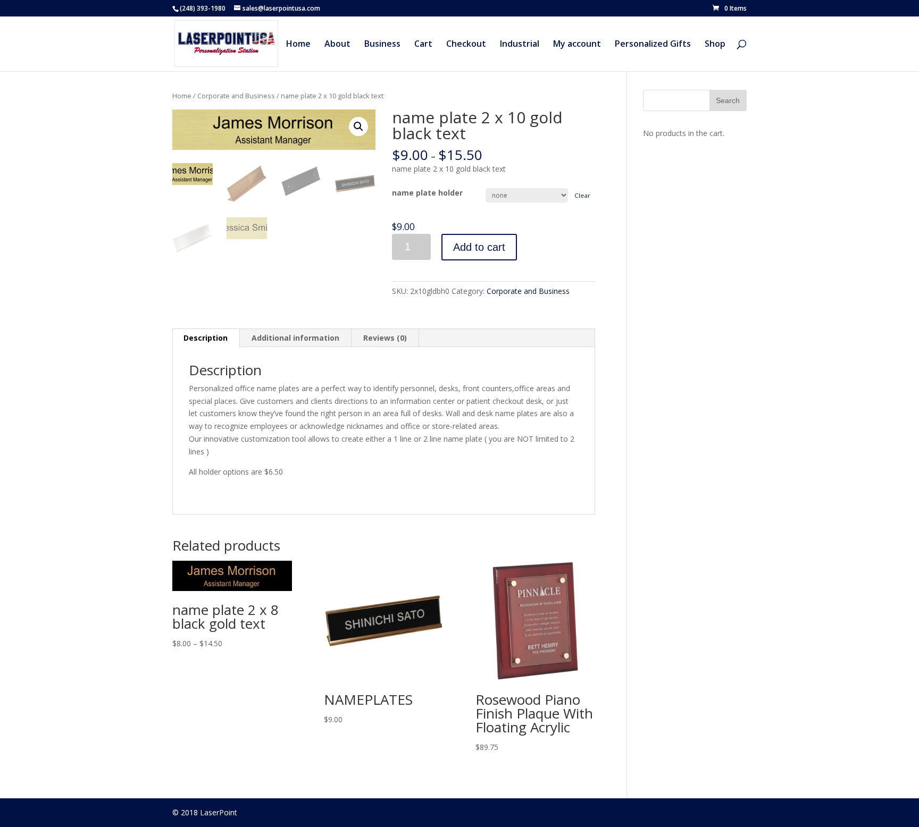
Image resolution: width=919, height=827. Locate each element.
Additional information (295, 338)
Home (298, 44)
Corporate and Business (236, 95)
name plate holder (427, 193)
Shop (715, 44)
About (337, 44)
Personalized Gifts (653, 44)
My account (577, 44)
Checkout (466, 44)
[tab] (206, 338)
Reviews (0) (385, 338)
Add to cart (479, 247)
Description (205, 338)
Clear (582, 195)
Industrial (519, 44)
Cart (423, 44)
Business (382, 44)
